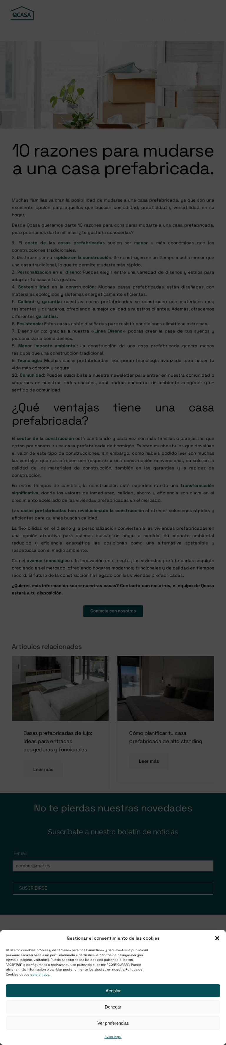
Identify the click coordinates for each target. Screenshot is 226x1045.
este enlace (39, 974)
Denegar (113, 1006)
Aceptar (113, 990)
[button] (217, 938)
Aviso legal (113, 1037)
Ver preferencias (113, 1023)
